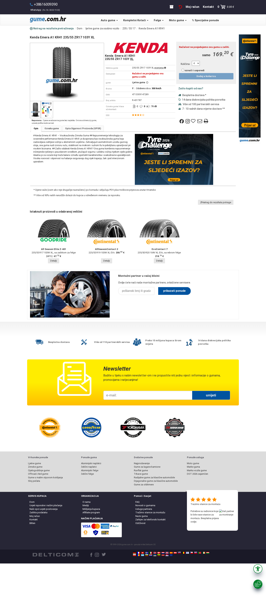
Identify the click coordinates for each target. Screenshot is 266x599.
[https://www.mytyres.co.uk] (167, 553)
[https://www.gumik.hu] (207, 553)
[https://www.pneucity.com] (199, 553)
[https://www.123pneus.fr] (138, 553)
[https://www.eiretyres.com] (203, 553)
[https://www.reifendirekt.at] (175, 553)
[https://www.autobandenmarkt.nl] (163, 553)
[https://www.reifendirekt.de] (134, 553)
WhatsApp (45, 10)
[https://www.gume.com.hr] (150, 555)
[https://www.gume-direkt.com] (179, 553)
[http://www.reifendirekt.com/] (171, 555)
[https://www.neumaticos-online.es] (171, 553)
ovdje (193, 521)
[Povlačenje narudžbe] (180, 7)
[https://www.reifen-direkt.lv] (163, 555)
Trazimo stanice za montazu (205, 504)
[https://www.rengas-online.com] (187, 553)
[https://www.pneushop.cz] (191, 553)
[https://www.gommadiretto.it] (150, 553)
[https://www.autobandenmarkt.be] (183, 553)
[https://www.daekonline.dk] (158, 553)
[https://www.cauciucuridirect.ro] (138, 555)
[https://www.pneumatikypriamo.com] (195, 553)
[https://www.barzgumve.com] (146, 555)
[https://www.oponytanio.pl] (134, 555)
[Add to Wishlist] (193, 121)
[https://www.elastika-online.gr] (142, 555)
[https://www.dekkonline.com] (154, 553)
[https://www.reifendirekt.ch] (142, 553)
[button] (257, 568)
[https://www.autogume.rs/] (167, 555)
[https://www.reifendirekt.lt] (158, 555)
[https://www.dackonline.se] (146, 553)
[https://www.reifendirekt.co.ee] (154, 555)
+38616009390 (46, 4)
